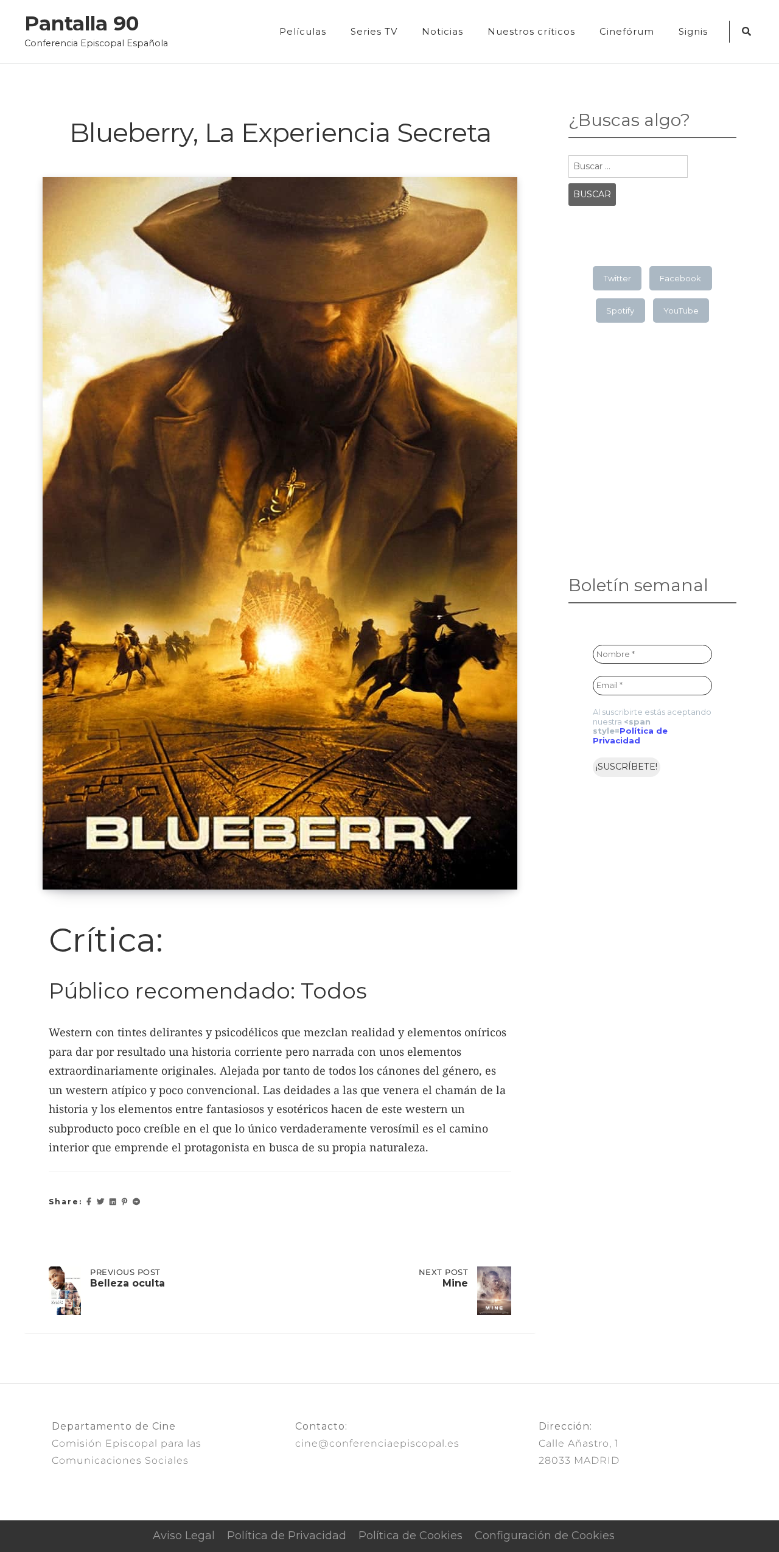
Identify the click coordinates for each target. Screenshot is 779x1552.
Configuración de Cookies (545, 1535)
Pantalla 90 (81, 23)
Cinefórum (626, 31)
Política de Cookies (410, 1535)
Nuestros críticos (531, 31)
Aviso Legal (184, 1535)
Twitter (617, 278)
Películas (302, 31)
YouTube (681, 310)
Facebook (680, 278)
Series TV (374, 31)
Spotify (620, 310)
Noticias (442, 31)
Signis (693, 31)
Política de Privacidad (630, 735)
